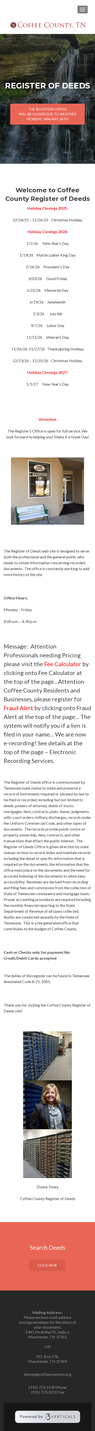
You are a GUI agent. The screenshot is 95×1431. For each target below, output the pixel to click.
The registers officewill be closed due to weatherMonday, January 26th (47, 114)
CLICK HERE (47, 1265)
